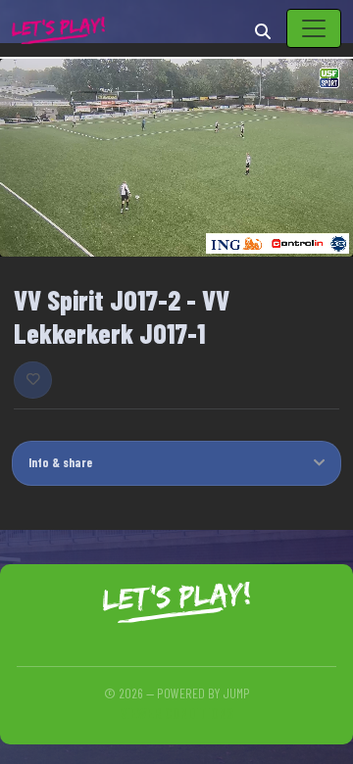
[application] (176, 158)
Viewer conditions (176, 712)
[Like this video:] (33, 380)
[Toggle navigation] (313, 28)
